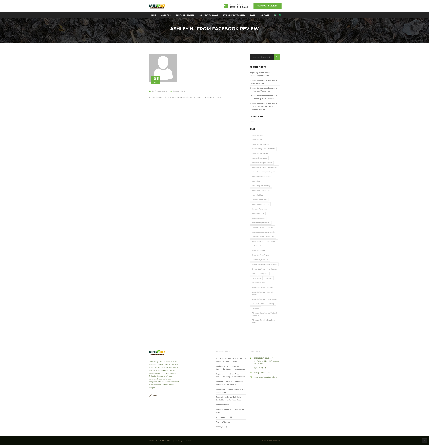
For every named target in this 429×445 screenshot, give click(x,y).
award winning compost (260, 144)
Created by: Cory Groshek (270, 440)
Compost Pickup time (259, 209)
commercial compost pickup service (264, 167)
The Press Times (258, 304)
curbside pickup (257, 241)
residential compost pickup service (264, 299)
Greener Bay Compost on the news (264, 269)
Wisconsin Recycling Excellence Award (263, 321)
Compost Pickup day (259, 200)
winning (271, 304)
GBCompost (271, 241)
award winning (257, 139)
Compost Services (267, 6)
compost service (258, 213)
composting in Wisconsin (261, 190)
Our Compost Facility (234, 15)
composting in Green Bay (261, 186)
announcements (257, 135)
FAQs (252, 15)
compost (255, 172)
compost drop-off (268, 172)
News (252, 122)
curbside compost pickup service (263, 232)
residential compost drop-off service (262, 293)
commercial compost (259, 158)
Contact (264, 15)
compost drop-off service (261, 176)
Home (153, 15)
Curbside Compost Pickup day (262, 227)
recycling (268, 278)
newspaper (264, 273)
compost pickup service (260, 204)
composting (256, 181)
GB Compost (256, 246)
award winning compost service (263, 149)
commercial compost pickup (262, 163)
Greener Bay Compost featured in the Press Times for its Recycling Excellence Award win (263, 106)
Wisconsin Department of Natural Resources (264, 314)
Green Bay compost (259, 250)
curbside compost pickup (261, 223)
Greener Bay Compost (260, 260)
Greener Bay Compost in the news (264, 264)
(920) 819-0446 (260, 368)
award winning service (260, 153)
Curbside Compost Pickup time (263, 237)
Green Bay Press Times (260, 255)
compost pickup (257, 195)
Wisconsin (255, 308)
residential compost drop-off (262, 287)
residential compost (259, 283)
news (253, 273)
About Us (166, 15)
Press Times (256, 278)
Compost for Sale (208, 15)
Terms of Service (223, 422)
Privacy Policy (221, 427)
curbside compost (258, 218)
